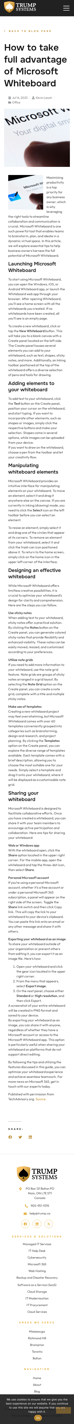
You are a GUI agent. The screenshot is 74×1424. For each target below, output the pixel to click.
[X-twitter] (48, 1224)
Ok (38, 1418)
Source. (41, 1099)
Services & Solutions (37, 1236)
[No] (63, 1410)
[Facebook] (25, 1224)
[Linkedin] (37, 1224)
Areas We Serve (37, 1322)
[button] (10, 1137)
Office (16, 102)
